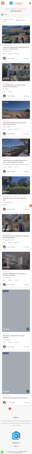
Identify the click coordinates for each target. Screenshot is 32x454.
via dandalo (7, 277)
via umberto (7, 340)
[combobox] (23, 20)
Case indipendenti (7, 45)
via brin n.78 (7, 51)
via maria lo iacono (9, 240)
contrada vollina (9, 202)
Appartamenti (6, 121)
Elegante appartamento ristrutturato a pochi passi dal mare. (14, 274)
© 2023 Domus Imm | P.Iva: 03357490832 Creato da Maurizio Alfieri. (16, 452)
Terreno (14, 196)
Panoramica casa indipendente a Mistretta (15, 398)
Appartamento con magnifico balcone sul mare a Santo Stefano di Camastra (15, 161)
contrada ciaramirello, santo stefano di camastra (17, 164)
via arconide (7, 127)
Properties (13, 9)
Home (7, 9)
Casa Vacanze (6, 234)
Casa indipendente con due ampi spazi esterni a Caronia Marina (14, 86)
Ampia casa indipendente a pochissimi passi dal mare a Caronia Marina (16, 48)
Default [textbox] (23, 20)
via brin (6, 89)
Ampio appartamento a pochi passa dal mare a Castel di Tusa (14, 123)
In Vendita (5, 27)
